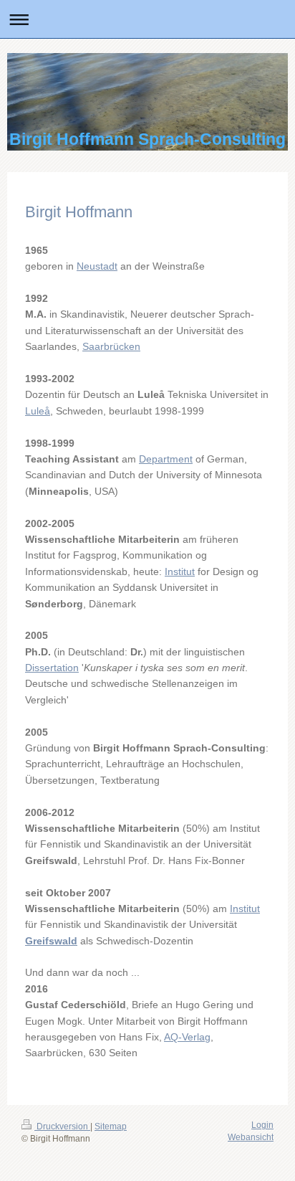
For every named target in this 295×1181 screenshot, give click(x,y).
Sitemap (111, 1126)
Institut (180, 571)
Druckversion (62, 1126)
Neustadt (97, 266)
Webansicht (251, 1137)
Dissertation (52, 667)
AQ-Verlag (187, 1037)
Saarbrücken (111, 346)
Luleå (37, 411)
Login (262, 1125)
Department (166, 459)
